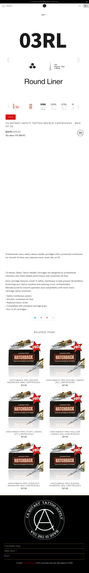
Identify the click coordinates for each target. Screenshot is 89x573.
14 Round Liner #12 (67, 157)
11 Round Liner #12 (49, 157)
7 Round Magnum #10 (15, 203)
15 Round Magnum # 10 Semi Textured (22, 215)
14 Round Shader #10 (54, 174)
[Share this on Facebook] (41, 318)
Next (43, 15)
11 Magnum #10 (12, 197)
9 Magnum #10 (60, 192)
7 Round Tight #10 (50, 163)
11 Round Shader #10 (34, 174)
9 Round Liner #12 (32, 157)
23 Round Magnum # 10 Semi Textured (55, 215)
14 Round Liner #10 (32, 151)
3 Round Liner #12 (51, 151)
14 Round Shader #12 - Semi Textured (22, 192)
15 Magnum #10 (43, 197)
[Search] (80, 6)
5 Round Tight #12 (32, 169)
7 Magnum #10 (45, 192)
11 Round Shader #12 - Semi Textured (41, 186)
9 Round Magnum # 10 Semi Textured (42, 203)
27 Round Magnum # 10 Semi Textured (22, 220)
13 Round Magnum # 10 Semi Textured (55, 209)
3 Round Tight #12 (14, 169)
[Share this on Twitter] (35, 318)
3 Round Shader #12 (15, 180)
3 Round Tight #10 (14, 163)
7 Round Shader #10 (71, 169)
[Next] (78, 60)
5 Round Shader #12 (34, 180)
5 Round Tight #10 (32, 163)
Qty (7, 228)
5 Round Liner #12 (68, 151)
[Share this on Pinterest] (47, 318)
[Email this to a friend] (53, 318)
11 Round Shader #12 (15, 186)
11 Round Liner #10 (14, 151)
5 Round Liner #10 (32, 146)
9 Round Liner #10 (68, 146)
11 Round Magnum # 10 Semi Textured (22, 209)
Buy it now (44, 245)
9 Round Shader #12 (54, 180)
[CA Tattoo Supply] (44, 5)
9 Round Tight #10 (68, 163)
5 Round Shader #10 (51, 169)
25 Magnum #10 (59, 197)
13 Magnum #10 (28, 197)
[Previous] (8, 60)
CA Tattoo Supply (29, 563)
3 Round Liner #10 (14, 146)
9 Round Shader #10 (15, 174)
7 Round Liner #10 (50, 146)
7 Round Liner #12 (14, 157)
